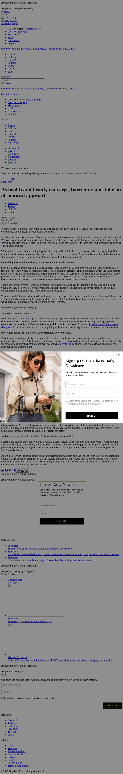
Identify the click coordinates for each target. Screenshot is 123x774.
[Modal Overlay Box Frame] (61, 387)
